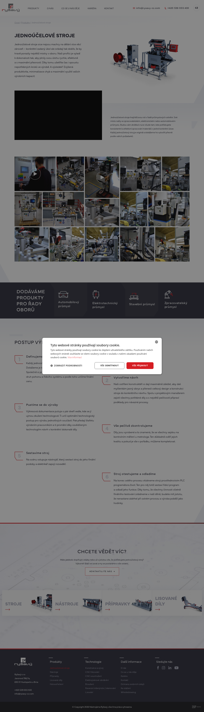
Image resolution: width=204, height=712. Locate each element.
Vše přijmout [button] (140, 365)
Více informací (75, 357)
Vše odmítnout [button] (109, 365)
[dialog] (102, 356)
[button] (66, 365)
